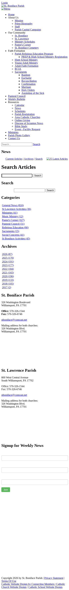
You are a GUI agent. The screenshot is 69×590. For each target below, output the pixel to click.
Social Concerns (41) (13, 234)
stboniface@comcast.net (14, 319)
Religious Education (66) (15, 227)
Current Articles (14, 158)
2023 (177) (8, 265)
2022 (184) (8, 268)
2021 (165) (8, 272)
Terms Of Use (8, 581)
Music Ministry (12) (12, 216)
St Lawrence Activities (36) (16, 209)
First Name (7, 453)
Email (4, 477)
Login (4, 2)
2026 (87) (7, 254)
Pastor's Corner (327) (13, 220)
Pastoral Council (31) (13, 223)
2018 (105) (8, 283)
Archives (28, 158)
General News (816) (13, 205)
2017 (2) (6, 287)
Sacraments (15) (10, 231)
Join (6, 489)
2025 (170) (8, 257)
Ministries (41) (9, 212)
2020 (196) (8, 276)
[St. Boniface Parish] (12, 5)
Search (36, 144)
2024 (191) (8, 261)
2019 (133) (8, 280)
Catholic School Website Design (45, 587)
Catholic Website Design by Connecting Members (28, 584)
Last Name (7, 464)
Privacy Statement (53, 578)
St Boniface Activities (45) (16, 238)
